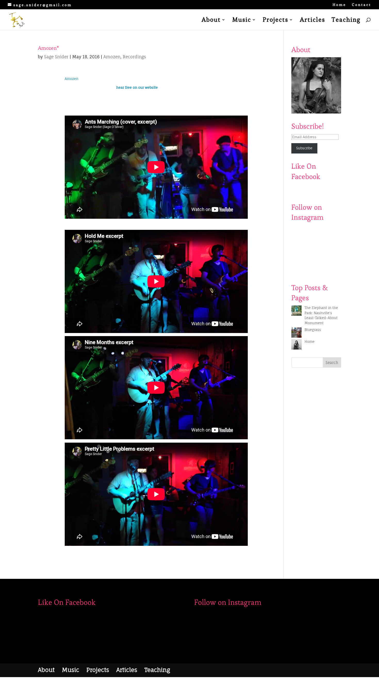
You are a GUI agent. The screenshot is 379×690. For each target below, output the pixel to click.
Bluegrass (312, 330)
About (211, 20)
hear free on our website (137, 87)
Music (241, 20)
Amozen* (48, 48)
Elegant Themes (65, 683)
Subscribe (304, 148)
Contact (361, 5)
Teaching (346, 20)
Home (339, 5)
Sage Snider (56, 56)
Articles (312, 20)
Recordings (134, 56)
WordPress (100, 683)
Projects (275, 20)
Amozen (111, 56)
